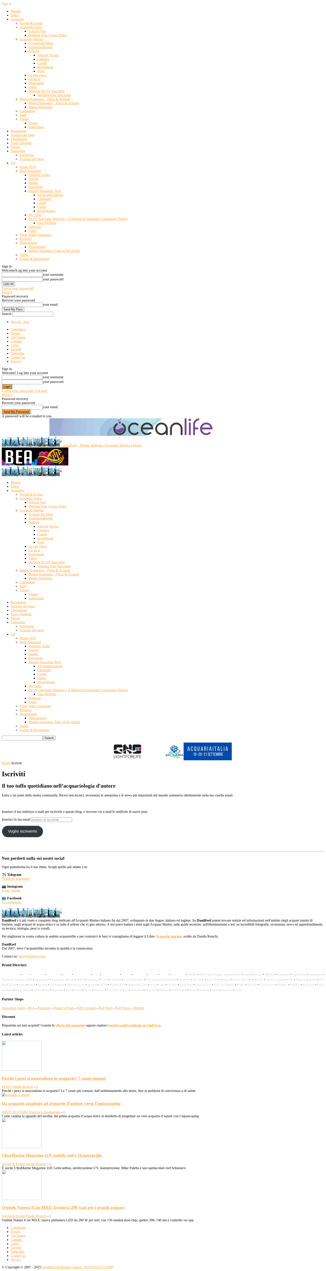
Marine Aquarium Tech (44, 191)
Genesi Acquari (275, 979)
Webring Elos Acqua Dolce (47, 35)
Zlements (227, 990)
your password (53, 279)
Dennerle (184, 979)
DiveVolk (198, 979)
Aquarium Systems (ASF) (17, 979)
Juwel (31, 984)
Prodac (241, 984)
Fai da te (34, 79)
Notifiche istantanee (15, 879)
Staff (23, 115)
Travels (33, 179)
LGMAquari (57, 984)
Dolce (15, 15)
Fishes (41, 207)
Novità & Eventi (31, 23)
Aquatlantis (42, 979)
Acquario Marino (32, 39)
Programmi (36, 83)
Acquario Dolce (31, 27)
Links (15, 345)
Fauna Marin (240, 979)
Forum (15, 147)
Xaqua (193, 990)
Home (6, 763)
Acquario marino (169, 936)
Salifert (37, 990)
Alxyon (257, 974)
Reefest (139, 1008)
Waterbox (151, 990)
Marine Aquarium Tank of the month (54, 251)
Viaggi (24, 119)
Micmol (92, 984)
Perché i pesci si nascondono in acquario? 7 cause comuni (54, 1078)
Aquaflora (283, 974)
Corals (41, 203)
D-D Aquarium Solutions (161, 979)
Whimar (164, 990)
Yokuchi (204, 990)
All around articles (50, 195)
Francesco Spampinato (44, 1112)
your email (50, 304)
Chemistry (44, 199)
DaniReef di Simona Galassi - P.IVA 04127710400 (77, 1267)
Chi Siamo (18, 337)
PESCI (7, 1087)
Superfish (57, 990)
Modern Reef (117, 984)
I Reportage (19, 139)
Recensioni (18, 131)
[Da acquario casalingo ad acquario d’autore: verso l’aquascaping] (16, 1095)
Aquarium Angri (13, 1008)
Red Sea (252, 984)
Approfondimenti (40, 47)
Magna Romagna (40, 107)
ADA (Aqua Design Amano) (216, 974)
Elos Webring (46, 223)
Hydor (313, 979)
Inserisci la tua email (16, 819)
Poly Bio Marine (224, 984)
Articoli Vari (37, 31)
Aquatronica (58, 979)
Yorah (215, 990)
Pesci (41, 71)
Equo (226, 979)
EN (13, 163)
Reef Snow (123, 1008)
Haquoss (301, 979)
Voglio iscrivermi (22, 831)
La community (12, 902)
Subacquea (36, 127)
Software (34, 227)
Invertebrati (45, 67)
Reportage (35, 187)
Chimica (43, 59)
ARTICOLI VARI (15, 1112)
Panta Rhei (186, 984)
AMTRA (270, 974)
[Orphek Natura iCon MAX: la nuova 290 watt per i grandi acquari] (22, 1199)
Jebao (22, 984)
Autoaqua (92, 979)
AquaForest (299, 974)
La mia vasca (37, 75)
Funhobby (257, 979)
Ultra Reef (137, 990)
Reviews (26, 239)
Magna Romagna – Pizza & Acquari (45, 99)
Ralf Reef (105, 1008)
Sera (46, 990)
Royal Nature (23, 990)
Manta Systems (76, 984)
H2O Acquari (86, 1008)
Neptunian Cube (137, 984)
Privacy (7, 292)
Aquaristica (315, 974)
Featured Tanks (39, 175)
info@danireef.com (31, 956)
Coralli (42, 63)
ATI (82, 979)
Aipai (247, 974)
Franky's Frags (63, 1008)
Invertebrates (46, 211)
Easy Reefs (213, 979)
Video (32, 87)
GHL (290, 979)
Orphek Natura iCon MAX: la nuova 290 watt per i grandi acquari (63, 1207)
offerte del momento (70, 1025)
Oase (162, 984)
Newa (153, 984)
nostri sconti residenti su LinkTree (135, 1025)
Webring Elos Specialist (54, 95)
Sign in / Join (20, 322)
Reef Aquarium (30, 171)
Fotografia (18, 151)
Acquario (17, 19)
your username (53, 274)
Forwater (44, 1008)
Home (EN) (28, 167)
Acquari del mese (23, 135)
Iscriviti (16, 349)
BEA (31, 1008)
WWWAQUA (179, 990)
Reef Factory (267, 984)
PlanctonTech (203, 984)
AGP (238, 974)
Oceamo (172, 984)
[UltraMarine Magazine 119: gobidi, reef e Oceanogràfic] (22, 1147)
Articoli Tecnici (48, 55)
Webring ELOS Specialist (46, 91)
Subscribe (17, 353)
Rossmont (308, 984)
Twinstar (99, 990)
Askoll (73, 979)
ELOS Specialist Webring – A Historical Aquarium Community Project (78, 219)
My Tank (34, 215)
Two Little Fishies (117, 990)
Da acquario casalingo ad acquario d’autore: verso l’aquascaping (61, 1103)
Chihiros (115, 979)
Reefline (282, 984)
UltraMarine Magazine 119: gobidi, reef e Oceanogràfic (52, 1155)
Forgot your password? (18, 288)
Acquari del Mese (40, 43)
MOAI (103, 984)
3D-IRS (192, 974)
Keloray (42, 984)
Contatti (16, 341)
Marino (16, 11)
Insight (33, 183)
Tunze (88, 990)
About (24, 255)
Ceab (104, 979)
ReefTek (295, 984)
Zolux (238, 990)
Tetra (69, 990)
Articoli (33, 51)
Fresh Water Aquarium (35, 235)
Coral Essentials (133, 979)
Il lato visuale (11, 890)
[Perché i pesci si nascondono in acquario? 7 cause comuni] (22, 1070)
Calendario (27, 111)
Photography (28, 243)
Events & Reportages (34, 259)
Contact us (18, 357)
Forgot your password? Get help (24, 391)
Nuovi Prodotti (21, 143)
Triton (78, 990)
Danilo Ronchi (22, 1087)
